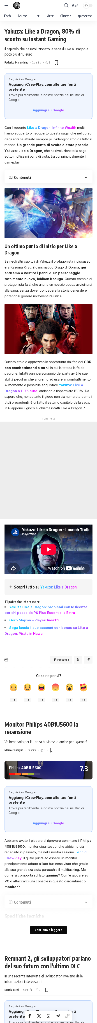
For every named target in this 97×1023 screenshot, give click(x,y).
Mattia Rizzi (12, 989)
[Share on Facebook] (29, 1016)
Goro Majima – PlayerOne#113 (34, 620)
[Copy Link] (67, 1016)
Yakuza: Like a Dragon (58, 586)
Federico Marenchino (16, 62)
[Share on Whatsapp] (48, 1016)
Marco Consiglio (14, 750)
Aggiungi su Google (48, 110)
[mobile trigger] (8, 5)
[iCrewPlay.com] (16, 5)
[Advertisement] (48, 470)
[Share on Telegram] (58, 1016)
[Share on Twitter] (39, 1016)
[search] (66, 5)
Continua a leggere (48, 930)
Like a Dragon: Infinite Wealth (52, 127)
